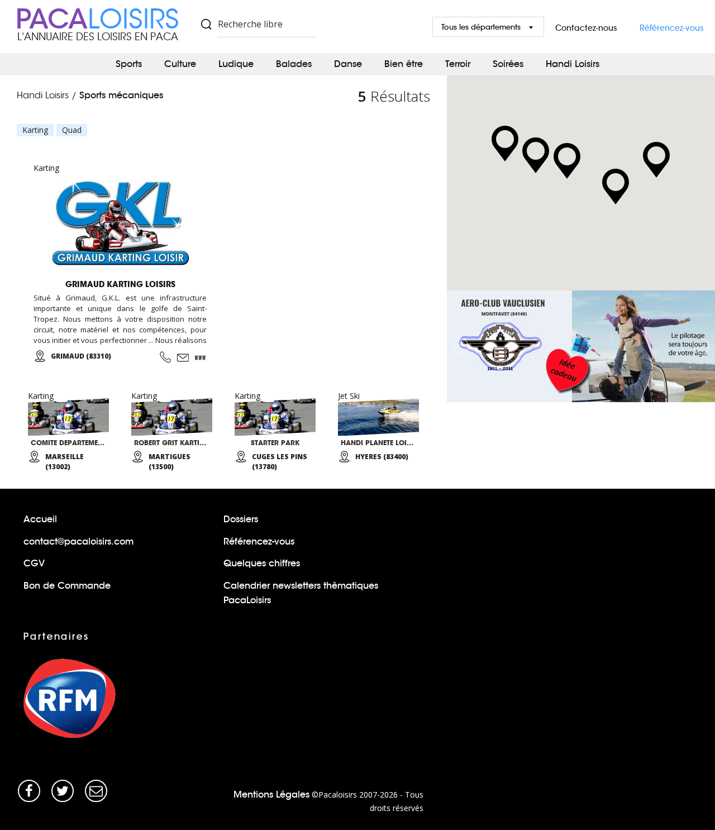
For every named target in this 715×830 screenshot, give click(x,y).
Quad (72, 130)
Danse (348, 64)
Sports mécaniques (121, 95)
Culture (180, 64)
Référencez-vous (672, 28)
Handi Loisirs (572, 64)
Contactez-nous (586, 28)
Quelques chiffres (261, 563)
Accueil (40, 519)
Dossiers (240, 519)
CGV (34, 563)
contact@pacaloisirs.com (78, 541)
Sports (129, 64)
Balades (294, 64)
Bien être (403, 64)
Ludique (236, 64)
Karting (35, 130)
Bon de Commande (67, 586)
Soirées (508, 64)
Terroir (457, 64)
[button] (656, 160)
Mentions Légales (271, 794)
